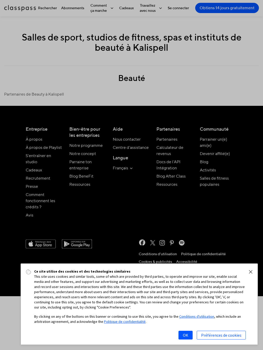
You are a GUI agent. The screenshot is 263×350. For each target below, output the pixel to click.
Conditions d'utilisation (196, 316)
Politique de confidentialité (125, 321)
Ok (185, 335)
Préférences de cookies (221, 335)
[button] (250, 272)
